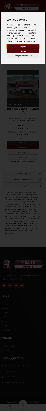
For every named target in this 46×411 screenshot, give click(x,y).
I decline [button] (23, 51)
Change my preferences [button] (23, 56)
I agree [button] (23, 46)
